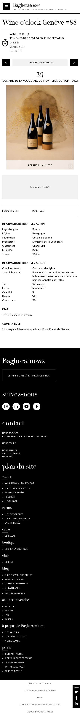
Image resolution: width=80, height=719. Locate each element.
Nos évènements (14, 514)
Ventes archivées (14, 492)
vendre (9, 610)
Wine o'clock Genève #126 (19, 483)
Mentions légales (40, 683)
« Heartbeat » (12, 588)
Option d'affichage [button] (40, 62)
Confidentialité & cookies (40, 690)
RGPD (40, 697)
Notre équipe (12, 641)
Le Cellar (10, 536)
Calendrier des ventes (17, 488)
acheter (9, 606)
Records (10, 497)
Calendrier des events (17, 518)
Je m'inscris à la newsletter (28, 375)
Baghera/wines (39, 5)
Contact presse (14, 654)
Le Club (9, 562)
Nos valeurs (12, 632)
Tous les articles (15, 593)
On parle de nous (15, 666)
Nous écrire (9, 443)
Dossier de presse (14, 662)
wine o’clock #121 (15, 579)
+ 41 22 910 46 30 (11, 453)
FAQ (7, 615)
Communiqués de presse (18, 658)
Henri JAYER (11, 501)
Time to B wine (13, 671)
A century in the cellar (18, 575)
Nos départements (15, 636)
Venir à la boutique (16, 549)
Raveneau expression (16, 583)
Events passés (12, 523)
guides (8, 619)
